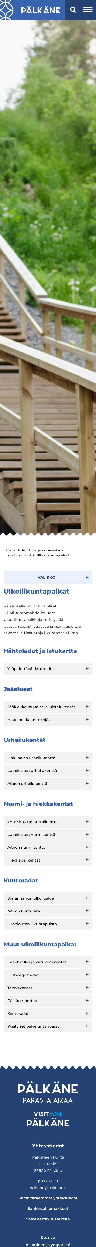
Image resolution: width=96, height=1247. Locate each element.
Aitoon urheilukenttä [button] (27, 783)
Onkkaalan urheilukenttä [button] (31, 758)
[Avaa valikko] (88, 10)
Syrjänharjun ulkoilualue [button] (30, 898)
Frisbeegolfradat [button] (23, 975)
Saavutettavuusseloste (48, 1219)
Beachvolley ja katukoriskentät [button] (36, 962)
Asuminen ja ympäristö (48, 1245)
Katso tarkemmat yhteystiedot (48, 1198)
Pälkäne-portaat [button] (23, 1001)
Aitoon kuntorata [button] (23, 911)
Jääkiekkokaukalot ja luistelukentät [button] (41, 707)
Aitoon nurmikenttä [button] (26, 847)
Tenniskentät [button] (19, 988)
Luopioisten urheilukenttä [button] (32, 770)
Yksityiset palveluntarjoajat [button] (33, 1026)
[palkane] (40, 10)
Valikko (46, 577)
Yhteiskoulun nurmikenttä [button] (32, 822)
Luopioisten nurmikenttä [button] (31, 834)
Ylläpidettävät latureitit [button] (29, 669)
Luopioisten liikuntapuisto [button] (32, 924)
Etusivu (48, 1237)
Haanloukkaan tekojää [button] (29, 719)
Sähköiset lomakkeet (48, 1208)
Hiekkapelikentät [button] (23, 860)
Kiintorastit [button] (17, 1013)
